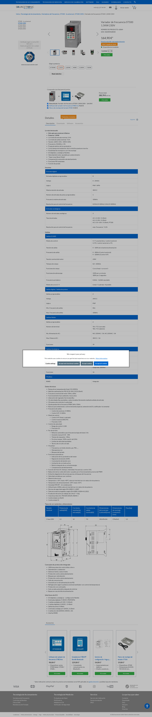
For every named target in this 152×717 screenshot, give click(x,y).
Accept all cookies (101, 363)
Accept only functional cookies (69, 363)
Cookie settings (50, 363)
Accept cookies (87, 363)
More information (101, 358)
